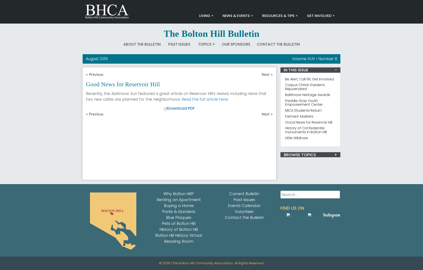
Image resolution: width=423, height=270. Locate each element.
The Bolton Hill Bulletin (211, 34)
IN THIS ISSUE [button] (296, 69)
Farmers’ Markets (299, 116)
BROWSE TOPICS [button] (300, 154)
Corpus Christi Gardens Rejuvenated (305, 86)
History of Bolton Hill (179, 229)
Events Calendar (244, 205)
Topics (205, 44)
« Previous (94, 74)
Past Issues (179, 44)
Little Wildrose (296, 138)
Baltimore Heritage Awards (307, 94)
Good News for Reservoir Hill (308, 122)
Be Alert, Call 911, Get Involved (309, 79)
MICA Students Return (303, 110)
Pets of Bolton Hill (178, 223)
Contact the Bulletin (278, 44)
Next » (267, 74)
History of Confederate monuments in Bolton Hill (306, 130)
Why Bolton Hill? (178, 193)
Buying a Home (179, 205)
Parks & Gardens (178, 211)
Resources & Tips (278, 15)
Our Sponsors (236, 44)
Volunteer (244, 211)
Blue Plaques (178, 217)
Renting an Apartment (179, 199)
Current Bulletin (244, 193)
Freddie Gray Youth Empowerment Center (304, 102)
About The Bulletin (142, 44)
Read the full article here (205, 99)
